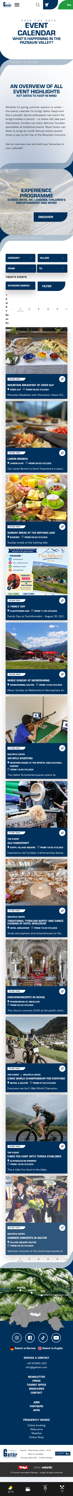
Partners (36, 1406)
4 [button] (48, 309)
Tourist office (36, 1384)
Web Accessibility (36, 1454)
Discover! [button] (45, 217)
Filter (46, 286)
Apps (36, 1410)
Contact (36, 1392)
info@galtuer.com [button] (36, 1367)
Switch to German (25, 1348)
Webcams (36, 1429)
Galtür (4, 1289)
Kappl (32, 1290)
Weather (36, 1433)
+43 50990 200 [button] (37, 1363)
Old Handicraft (18, 843)
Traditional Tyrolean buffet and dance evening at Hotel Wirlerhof (35, 922)
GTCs (48, 1450)
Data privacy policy (36, 1450)
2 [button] (29, 309)
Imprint (23, 1450)
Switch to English (52, 1348)
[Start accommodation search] (65, 4)
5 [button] (57, 309)
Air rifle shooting (20, 758)
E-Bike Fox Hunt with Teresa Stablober (34, 1156)
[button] (37, 4)
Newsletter (36, 1377)
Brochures (36, 1388)
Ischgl (21, 1288)
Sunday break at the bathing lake (31, 532)
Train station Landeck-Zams (55, 1294)
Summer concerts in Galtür (27, 1238)
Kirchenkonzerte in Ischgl (26, 997)
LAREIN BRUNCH (17, 459)
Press (36, 1381)
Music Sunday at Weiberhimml (28, 680)
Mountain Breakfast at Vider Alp (30, 385)
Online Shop (36, 1437)
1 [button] (20, 309)
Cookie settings (45, 1457)
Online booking (36, 1425)
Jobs (36, 1402)
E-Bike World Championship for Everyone (36, 1078)
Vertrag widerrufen (29, 1457)
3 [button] (38, 309)
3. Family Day (16, 606)
